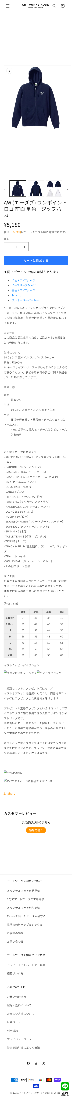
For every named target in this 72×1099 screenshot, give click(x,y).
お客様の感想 (15, 933)
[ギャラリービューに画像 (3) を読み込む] (54, 188)
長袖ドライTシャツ (23, 290)
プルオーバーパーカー (25, 300)
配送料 (17, 232)
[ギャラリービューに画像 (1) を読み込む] (18, 188)
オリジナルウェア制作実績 (23, 908)
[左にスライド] (5, 189)
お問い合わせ (15, 941)
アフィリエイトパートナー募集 (26, 965)
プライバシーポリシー (20, 1039)
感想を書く (36, 830)
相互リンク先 (15, 973)
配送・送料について (19, 1005)
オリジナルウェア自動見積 (23, 890)
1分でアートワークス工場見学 (25, 899)
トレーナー (18, 295)
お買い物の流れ (16, 997)
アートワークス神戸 (29, 1092)
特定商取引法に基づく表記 (23, 1047)
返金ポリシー (15, 1022)
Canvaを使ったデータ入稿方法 (26, 916)
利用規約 (12, 1030)
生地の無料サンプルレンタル (25, 924)
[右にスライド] (67, 189)
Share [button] (11, 793)
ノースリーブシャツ (24, 285)
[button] (7, 6)
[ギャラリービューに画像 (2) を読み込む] (36, 188)
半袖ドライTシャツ (23, 280)
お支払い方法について (20, 1013)
